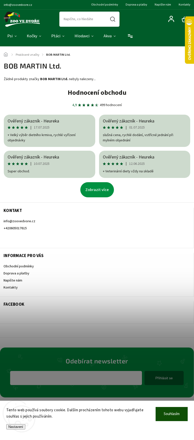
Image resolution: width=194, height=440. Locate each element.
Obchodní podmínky (104, 5)
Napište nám (163, 5)
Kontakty (184, 5)
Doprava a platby (136, 5)
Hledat (113, 19)
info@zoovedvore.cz (19, 221)
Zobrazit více (97, 190)
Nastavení (15, 427)
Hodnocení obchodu (97, 92)
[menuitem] (12, 36)
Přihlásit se (164, 378)
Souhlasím (172, 414)
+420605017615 (15, 228)
